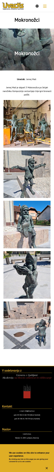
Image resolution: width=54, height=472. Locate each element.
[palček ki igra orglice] (27, 275)
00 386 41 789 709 (24, 419)
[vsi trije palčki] (27, 325)
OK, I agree (47, 468)
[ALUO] (27, 386)
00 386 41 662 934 (23, 415)
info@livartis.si (29, 411)
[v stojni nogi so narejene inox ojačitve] (27, 174)
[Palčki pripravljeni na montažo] (27, 124)
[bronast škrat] (27, 224)
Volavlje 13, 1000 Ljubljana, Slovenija (27, 438)
